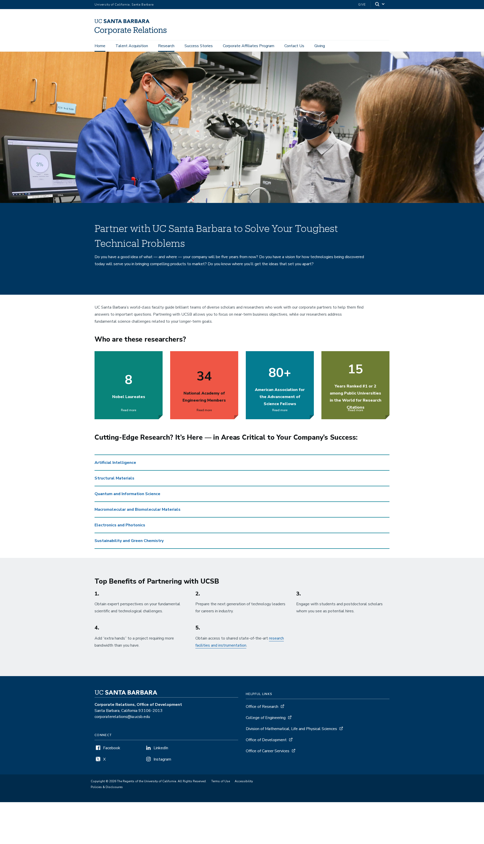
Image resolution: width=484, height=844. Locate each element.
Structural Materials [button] (114, 478)
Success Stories (199, 46)
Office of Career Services (267, 751)
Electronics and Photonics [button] (120, 525)
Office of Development (266, 740)
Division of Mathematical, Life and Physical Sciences (291, 729)
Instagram (162, 759)
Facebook (111, 748)
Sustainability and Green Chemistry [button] (129, 541)
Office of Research (262, 706)
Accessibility (244, 781)
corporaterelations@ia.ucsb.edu (122, 716)
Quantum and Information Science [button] (127, 494)
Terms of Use (220, 781)
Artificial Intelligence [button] (115, 462)
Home (100, 46)
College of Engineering (266, 717)
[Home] (132, 33)
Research (166, 46)
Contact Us (294, 46)
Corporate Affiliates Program (248, 46)
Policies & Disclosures (107, 787)
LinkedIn (161, 748)
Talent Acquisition (131, 46)
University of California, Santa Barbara (124, 5)
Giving (319, 46)
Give (362, 5)
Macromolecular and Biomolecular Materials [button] (137, 509)
